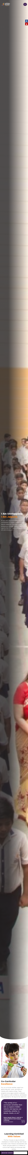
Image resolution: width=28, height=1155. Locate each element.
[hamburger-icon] (25, 4)
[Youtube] (26, 24)
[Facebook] (26, 21)
